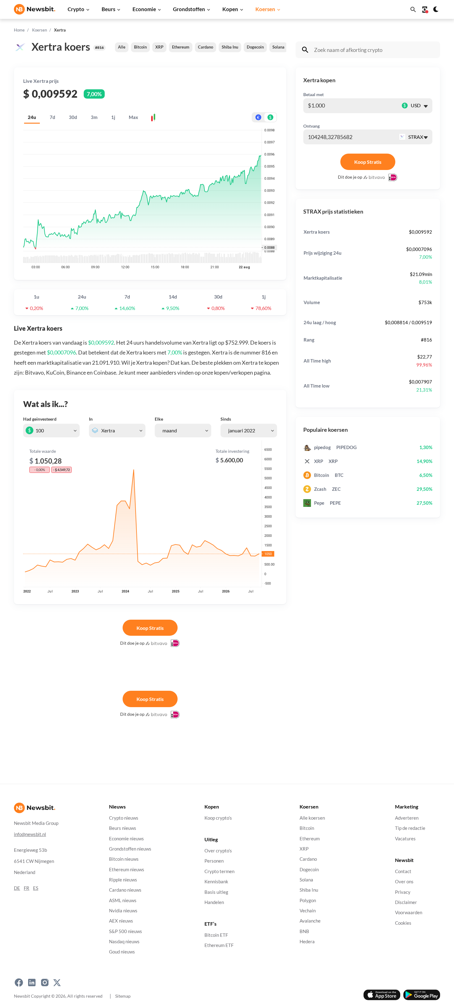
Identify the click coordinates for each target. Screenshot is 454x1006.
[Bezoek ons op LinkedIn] (32, 982)
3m (94, 117)
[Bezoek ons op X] (57, 982)
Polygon (308, 900)
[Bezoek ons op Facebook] (19, 982)
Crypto (76, 9)
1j (113, 117)
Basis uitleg (216, 891)
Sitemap (123, 996)
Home (19, 30)
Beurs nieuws (122, 828)
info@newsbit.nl (30, 834)
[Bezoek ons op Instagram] (45, 982)
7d (52, 117)
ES (35, 888)
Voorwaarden (408, 912)
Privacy (402, 891)
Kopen (230, 9)
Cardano (205, 47)
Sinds (226, 419)
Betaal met (313, 94)
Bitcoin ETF (216, 935)
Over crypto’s (218, 850)
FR (26, 888)
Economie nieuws (126, 838)
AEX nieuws (121, 920)
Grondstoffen (189, 9)
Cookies (403, 922)
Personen (214, 861)
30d (73, 117)
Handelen (214, 902)
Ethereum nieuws (126, 869)
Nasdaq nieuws (124, 941)
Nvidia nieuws (123, 910)
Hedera (307, 941)
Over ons (404, 881)
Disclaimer (406, 902)
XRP (159, 47)
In (91, 419)
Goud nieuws (122, 951)
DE (17, 888)
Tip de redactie (410, 828)
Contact (403, 871)
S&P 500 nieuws (125, 931)
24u (32, 117)
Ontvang (311, 126)
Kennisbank (216, 881)
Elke (159, 419)
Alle (121, 47)
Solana (278, 47)
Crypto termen (219, 871)
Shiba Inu (230, 47)
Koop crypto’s (218, 818)
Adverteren (406, 818)
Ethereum (180, 47)
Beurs (108, 9)
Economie (144, 9)
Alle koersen (312, 818)
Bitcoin (140, 47)
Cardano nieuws (125, 890)
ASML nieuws (123, 900)
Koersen (265, 9)
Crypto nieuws (123, 818)
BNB (304, 931)
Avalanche (310, 920)
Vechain (308, 910)
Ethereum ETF (218, 945)
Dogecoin (255, 47)
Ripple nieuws (123, 879)
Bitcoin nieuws (124, 859)
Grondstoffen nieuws (130, 848)
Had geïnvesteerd (40, 419)
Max (133, 117)
